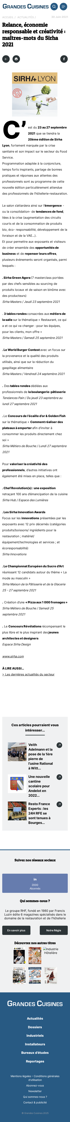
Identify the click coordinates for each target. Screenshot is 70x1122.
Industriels (35, 1035)
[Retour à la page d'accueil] (35, 1004)
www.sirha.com (13, 656)
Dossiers (35, 1027)
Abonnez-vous (35, 1085)
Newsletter (35, 1091)
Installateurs (35, 1044)
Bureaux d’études (35, 1053)
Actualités (25, 17)
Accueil (8, 17)
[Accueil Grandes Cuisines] (26, 6)
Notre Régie (53, 930)
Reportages (35, 1061)
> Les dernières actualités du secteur (28, 674)
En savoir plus (16, 930)
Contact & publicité (35, 1102)
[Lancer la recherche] (54, 6)
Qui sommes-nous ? (35, 1096)
